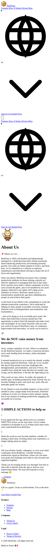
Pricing (25, 8)
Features (5, 8)
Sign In (4, 114)
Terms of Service (14, 536)
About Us (11, 521)
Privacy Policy (13, 534)
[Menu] (2, 117)
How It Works (15, 8)
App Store (5, 494)
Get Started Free (15, 114)
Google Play (15, 494)
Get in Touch (12, 523)
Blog (30, 8)
